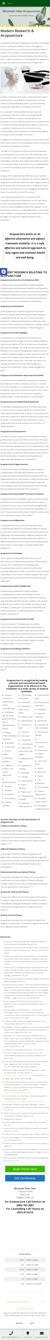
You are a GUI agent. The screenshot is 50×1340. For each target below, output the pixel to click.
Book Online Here (25, 1169)
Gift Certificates (25, 1178)
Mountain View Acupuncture (18, 1302)
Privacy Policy (40, 1315)
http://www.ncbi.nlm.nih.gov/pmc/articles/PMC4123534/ (23, 1101)
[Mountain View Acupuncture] (25, 17)
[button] (3, 271)
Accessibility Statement (25, 1308)
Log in (32, 1323)
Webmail (19, 1323)
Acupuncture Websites (11, 1313)
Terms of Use (29, 1315)
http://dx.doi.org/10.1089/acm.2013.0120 (18, 1075)
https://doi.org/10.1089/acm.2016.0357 (17, 1093)
